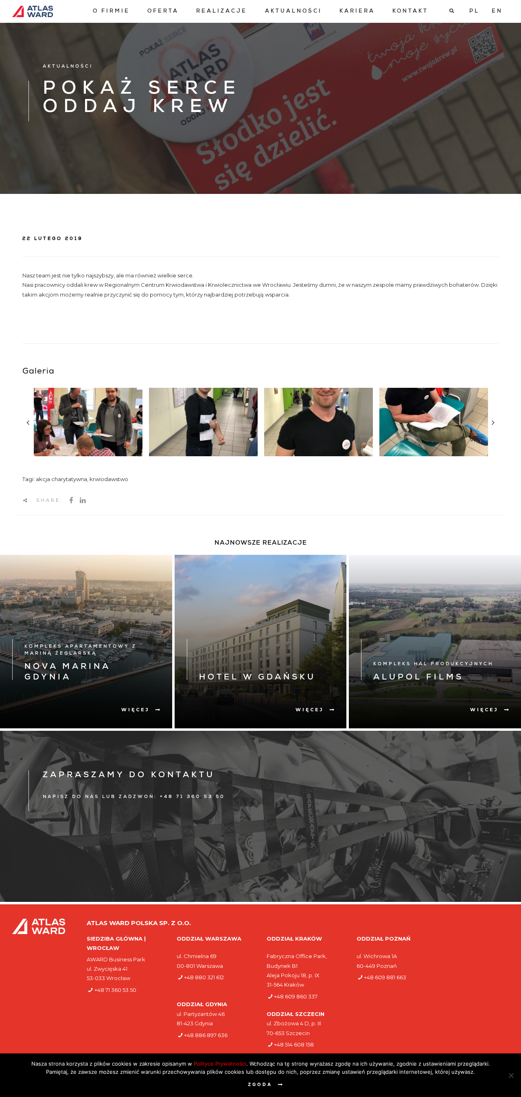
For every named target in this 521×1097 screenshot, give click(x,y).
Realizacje (221, 11)
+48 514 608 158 (294, 1044)
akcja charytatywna (61, 479)
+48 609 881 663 (385, 977)
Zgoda (260, 1084)
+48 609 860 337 (295, 996)
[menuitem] (111, 11)
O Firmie (111, 11)
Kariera (357, 11)
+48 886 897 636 (206, 1035)
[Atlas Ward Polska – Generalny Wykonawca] (32, 11)
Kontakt (410, 11)
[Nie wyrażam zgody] (511, 1075)
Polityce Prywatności (220, 1063)
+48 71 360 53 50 (115, 990)
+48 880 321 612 (204, 977)
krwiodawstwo (109, 479)
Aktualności (293, 11)
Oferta (163, 11)
